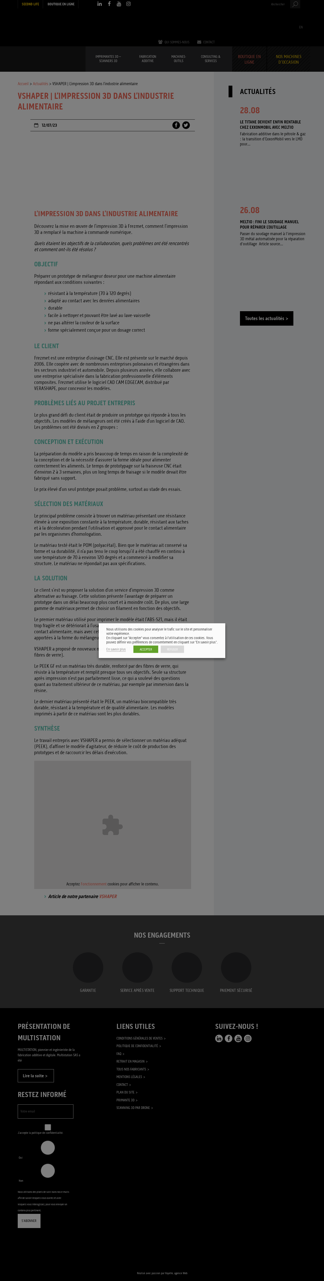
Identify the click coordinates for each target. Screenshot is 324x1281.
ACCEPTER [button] (146, 649)
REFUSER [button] (172, 649)
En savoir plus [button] (116, 649)
